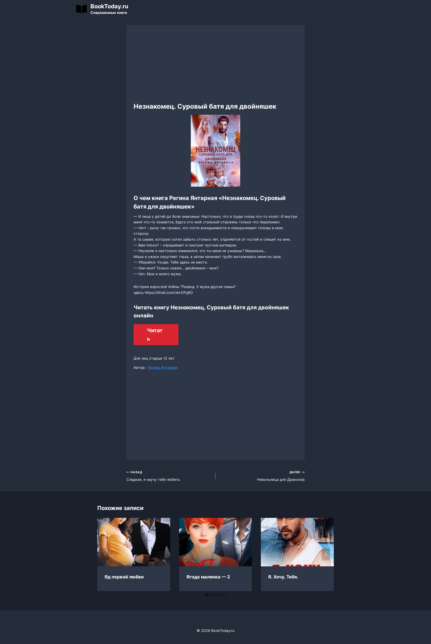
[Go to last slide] (105, 554)
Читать (155, 334)
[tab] (206, 595)
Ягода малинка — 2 (208, 577)
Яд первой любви (124, 577)
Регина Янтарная (163, 367)
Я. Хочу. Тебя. (283, 577)
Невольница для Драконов (281, 476)
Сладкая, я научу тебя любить (153, 476)
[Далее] (326, 554)
